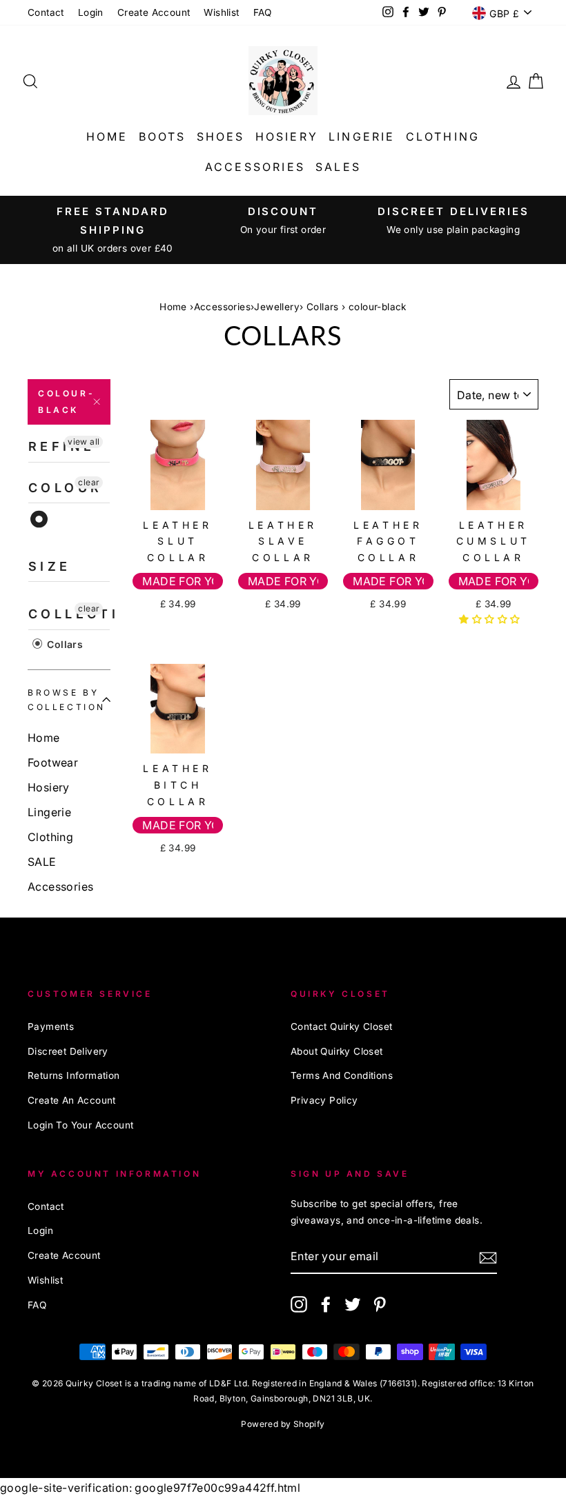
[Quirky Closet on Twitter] (352, 1303)
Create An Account (72, 1100)
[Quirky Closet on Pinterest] (379, 1303)
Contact (46, 12)
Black (39, 519)
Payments (51, 1026)
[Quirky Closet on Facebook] (326, 1303)
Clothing (443, 136)
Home (107, 136)
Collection (69, 614)
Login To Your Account (80, 1125)
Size (49, 566)
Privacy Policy (324, 1100)
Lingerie (362, 136)
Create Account (154, 12)
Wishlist (221, 12)
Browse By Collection (67, 700)
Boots (162, 136)
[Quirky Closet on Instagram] (299, 1303)
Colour (65, 487)
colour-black (66, 401)
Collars (322, 306)
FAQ (262, 12)
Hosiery (286, 136)
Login (91, 12)
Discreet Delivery (68, 1051)
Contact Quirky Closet (341, 1026)
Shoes (221, 136)
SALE (42, 862)
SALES (338, 167)
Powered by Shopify (282, 1424)
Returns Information (74, 1075)
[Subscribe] (488, 1257)
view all (83, 441)
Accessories (255, 167)
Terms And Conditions (342, 1075)
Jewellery (277, 306)
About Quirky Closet (337, 1051)
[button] (491, 619)
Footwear (53, 762)
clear (88, 482)
